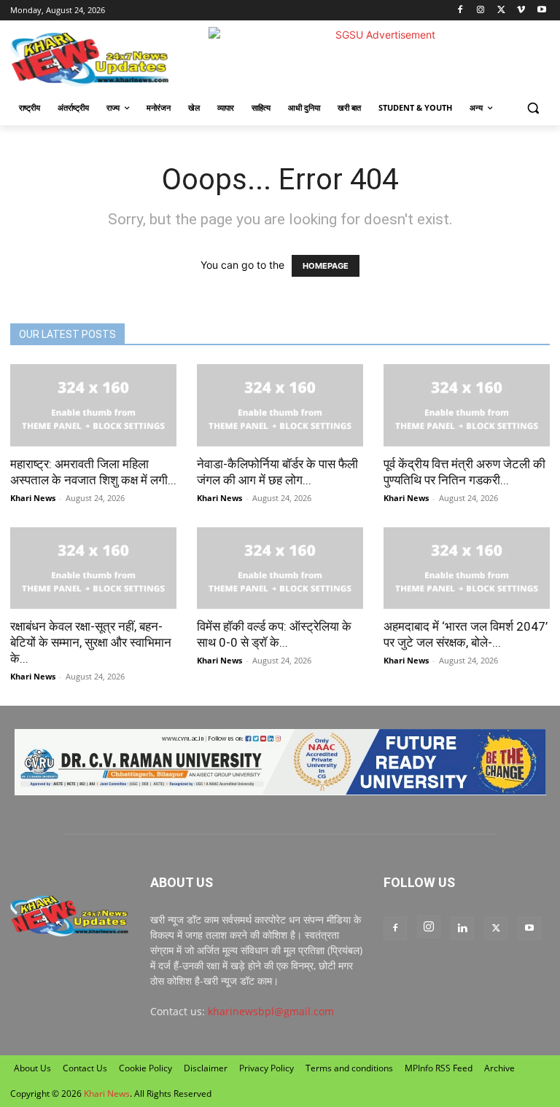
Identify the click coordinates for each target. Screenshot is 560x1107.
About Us (32, 1068)
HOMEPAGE (326, 266)
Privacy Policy (266, 1068)
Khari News (32, 497)
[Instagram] (480, 10)
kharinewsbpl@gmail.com (271, 1011)
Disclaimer (206, 1068)
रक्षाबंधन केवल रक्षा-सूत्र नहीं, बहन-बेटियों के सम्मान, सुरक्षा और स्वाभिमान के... (90, 642)
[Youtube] (541, 10)
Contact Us (85, 1068)
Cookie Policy (145, 1068)
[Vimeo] (521, 10)
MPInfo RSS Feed (438, 1068)
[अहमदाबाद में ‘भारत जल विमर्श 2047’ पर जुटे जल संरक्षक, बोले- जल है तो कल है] (467, 568)
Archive (499, 1068)
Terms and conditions (349, 1068)
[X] (501, 10)
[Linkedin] (462, 928)
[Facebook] (460, 10)
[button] (533, 108)
